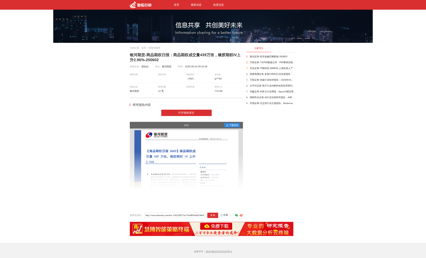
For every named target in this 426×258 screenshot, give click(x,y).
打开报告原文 (186, 112)
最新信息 (196, 4)
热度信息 (218, 4)
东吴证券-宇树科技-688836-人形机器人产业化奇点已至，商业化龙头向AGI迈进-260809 (273, 68)
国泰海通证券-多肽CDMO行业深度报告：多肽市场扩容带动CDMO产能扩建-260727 (273, 74)
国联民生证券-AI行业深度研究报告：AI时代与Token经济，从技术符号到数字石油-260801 (273, 97)
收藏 (225, 215)
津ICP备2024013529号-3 (219, 251)
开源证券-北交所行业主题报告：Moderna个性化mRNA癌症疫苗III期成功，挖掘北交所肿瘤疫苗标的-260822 (273, 103)
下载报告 (233, 125)
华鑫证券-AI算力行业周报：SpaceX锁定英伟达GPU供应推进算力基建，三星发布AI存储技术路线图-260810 (273, 91)
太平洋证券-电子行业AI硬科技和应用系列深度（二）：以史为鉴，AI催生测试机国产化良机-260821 (273, 85)
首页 (176, 4)
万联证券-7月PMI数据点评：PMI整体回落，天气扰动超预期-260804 (273, 62)
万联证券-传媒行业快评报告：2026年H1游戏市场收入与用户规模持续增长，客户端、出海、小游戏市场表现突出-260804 (273, 79)
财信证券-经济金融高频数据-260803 (268, 56)
